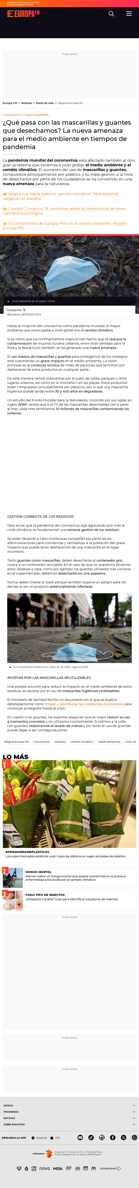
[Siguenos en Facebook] (112, 1139)
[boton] (102, 1105)
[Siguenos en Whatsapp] (134, 1139)
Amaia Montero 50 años (20, 4)
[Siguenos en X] (123, 1139)
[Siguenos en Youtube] (80, 1139)
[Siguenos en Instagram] (102, 1139)
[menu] (129, 13)
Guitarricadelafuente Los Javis (23, 2)
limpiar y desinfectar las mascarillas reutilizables (84, 704)
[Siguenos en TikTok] (91, 1139)
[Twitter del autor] (24, 310)
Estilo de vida (45, 103)
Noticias (27, 103)
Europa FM (10, 103)
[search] (111, 13)
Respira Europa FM (70, 103)
